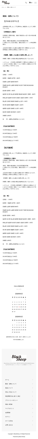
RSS (6, 404)
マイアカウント (9, 408)
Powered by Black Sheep (19, 436)
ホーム (3, 7)
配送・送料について (10, 384)
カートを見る (9, 421)
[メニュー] (35, 2)
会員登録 (7, 412)
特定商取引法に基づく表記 (12, 396)
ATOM (10, 404)
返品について (9, 388)
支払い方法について (10, 392)
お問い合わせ (9, 425)
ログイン (7, 416)
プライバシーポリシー (11, 400)
